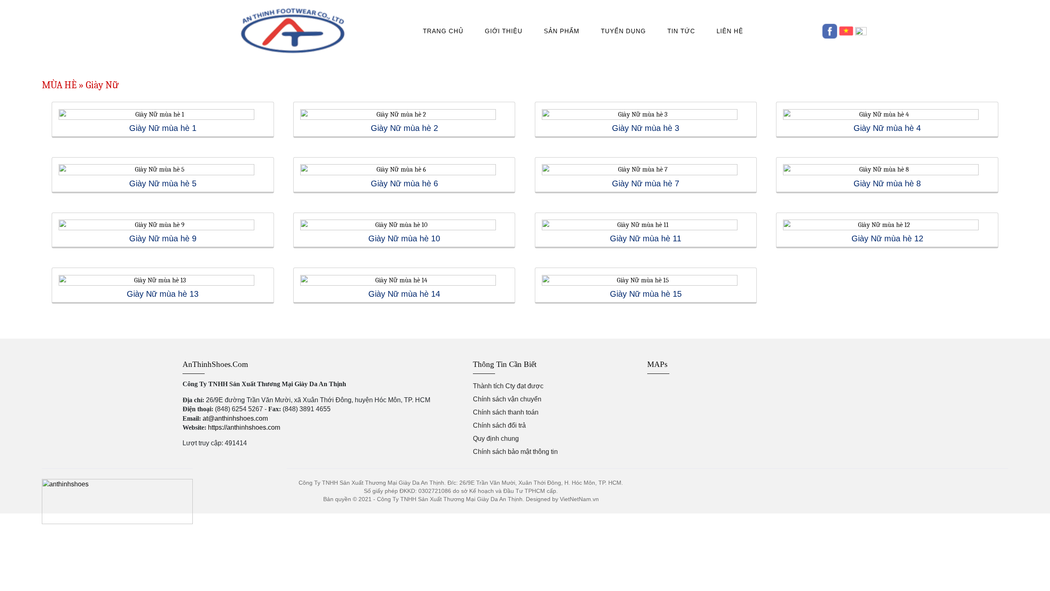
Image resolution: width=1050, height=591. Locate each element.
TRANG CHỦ (443, 30)
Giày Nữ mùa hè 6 (404, 183)
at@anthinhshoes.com (235, 418)
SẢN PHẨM (562, 30)
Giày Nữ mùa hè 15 (646, 293)
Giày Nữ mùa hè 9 (162, 238)
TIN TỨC (681, 30)
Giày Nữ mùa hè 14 (404, 293)
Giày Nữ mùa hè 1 (162, 128)
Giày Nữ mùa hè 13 (163, 293)
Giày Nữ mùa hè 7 (645, 183)
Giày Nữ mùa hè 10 (404, 238)
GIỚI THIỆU (504, 30)
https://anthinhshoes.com (244, 427)
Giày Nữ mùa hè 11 (645, 238)
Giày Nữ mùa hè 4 (887, 128)
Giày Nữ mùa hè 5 (162, 183)
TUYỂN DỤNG (623, 30)
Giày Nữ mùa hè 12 (887, 238)
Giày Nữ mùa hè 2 (404, 128)
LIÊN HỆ (730, 30)
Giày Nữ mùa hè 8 (887, 183)
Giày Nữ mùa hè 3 (645, 128)
